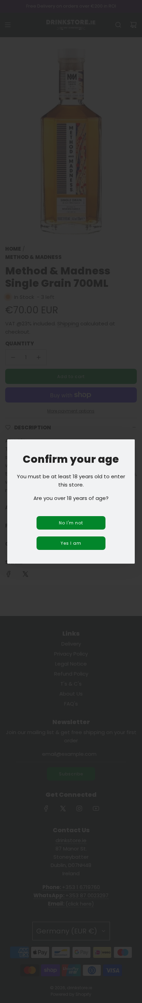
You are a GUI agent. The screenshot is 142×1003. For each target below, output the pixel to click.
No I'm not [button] (71, 523)
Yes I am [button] (71, 543)
